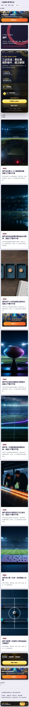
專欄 (9, 5)
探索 (2, 5)
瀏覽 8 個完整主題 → (7, 46)
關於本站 (14, 695)
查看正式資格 (14, 662)
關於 (12, 5)
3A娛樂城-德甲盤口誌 (7, 2)
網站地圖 (20, 695)
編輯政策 (9, 695)
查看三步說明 (14, 105)
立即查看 (22, 703)
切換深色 (17, 5)
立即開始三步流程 (14, 101)
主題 (6, 5)
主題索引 (3, 695)
